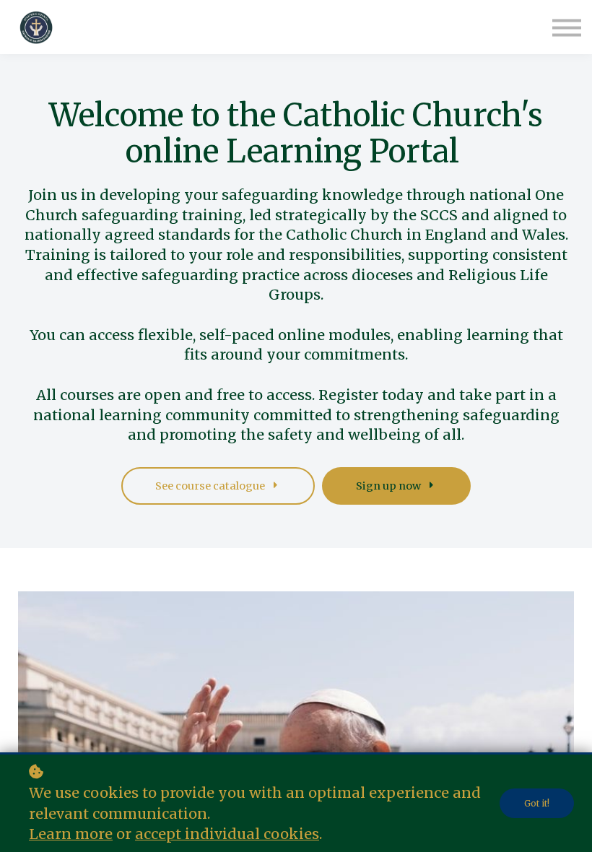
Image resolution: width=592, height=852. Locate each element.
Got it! (536, 803)
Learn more (71, 834)
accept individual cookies (227, 834)
